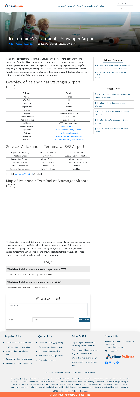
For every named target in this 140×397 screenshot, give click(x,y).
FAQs (98, 77)
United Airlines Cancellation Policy (17, 353)
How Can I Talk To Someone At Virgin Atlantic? (110, 104)
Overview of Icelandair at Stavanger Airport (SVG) (113, 65)
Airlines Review (91, 6)
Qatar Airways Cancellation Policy (19, 359)
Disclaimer (77, 372)
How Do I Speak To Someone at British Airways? (111, 121)
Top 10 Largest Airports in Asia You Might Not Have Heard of (85, 352)
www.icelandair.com (69, 126)
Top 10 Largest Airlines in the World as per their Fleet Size (83, 344)
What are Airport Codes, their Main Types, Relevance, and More (112, 95)
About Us (49, 372)
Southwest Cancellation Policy (18, 347)
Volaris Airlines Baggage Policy (51, 347)
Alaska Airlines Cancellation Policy (19, 342)
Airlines (62, 6)
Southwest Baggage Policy (49, 351)
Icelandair (28, 43)
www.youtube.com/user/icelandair (69, 139)
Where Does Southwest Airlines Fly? (84, 364)
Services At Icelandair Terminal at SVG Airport (112, 69)
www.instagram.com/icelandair (69, 136)
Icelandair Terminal (24, 174)
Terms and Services (63, 372)
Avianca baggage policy (48, 360)
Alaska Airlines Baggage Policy (51, 355)
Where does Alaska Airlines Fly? (84, 358)
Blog (102, 6)
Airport (71, 6)
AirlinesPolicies (15, 43)
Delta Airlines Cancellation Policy (19, 363)
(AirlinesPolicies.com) (22, 379)
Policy (79, 6)
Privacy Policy (89, 372)
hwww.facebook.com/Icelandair (69, 129)
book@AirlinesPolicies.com (116, 347)
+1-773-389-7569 (112, 351)
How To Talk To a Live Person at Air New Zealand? (112, 113)
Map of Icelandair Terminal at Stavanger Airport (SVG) (112, 73)
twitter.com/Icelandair (69, 133)
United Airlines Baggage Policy (51, 342)
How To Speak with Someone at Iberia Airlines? (111, 130)
